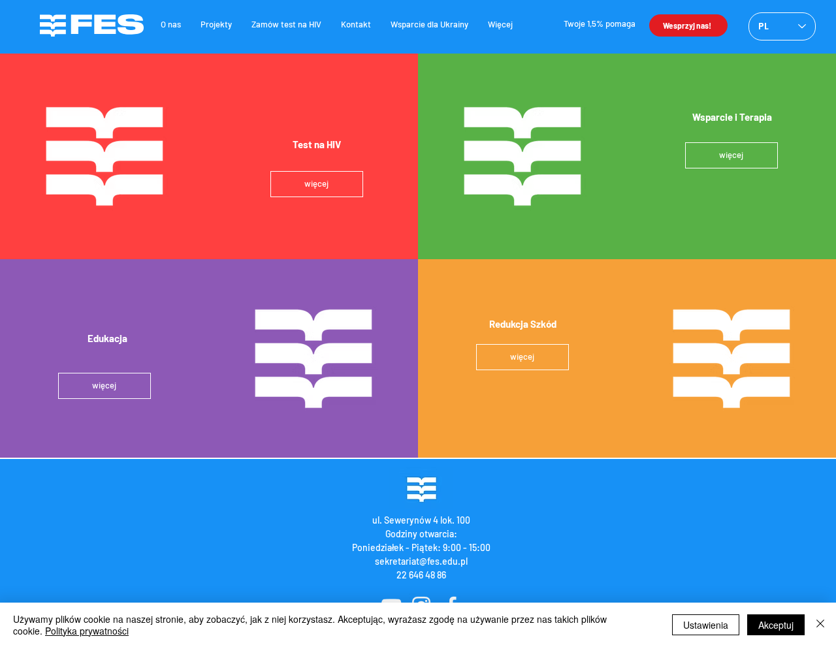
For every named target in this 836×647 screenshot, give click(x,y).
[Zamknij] (820, 625)
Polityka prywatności (87, 630)
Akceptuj (776, 624)
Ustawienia (705, 624)
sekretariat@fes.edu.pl (421, 561)
